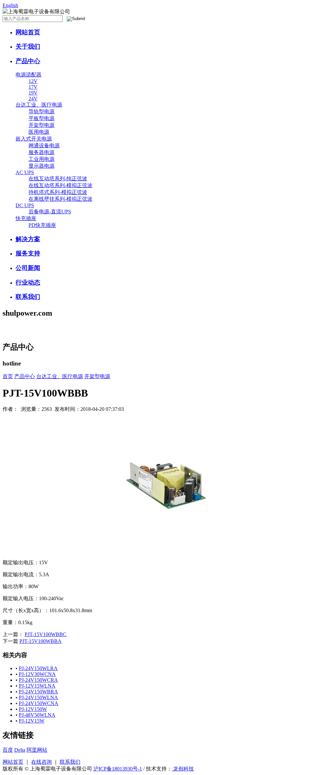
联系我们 (28, 296)
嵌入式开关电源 (34, 138)
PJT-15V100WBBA (40, 641)
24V (33, 98)
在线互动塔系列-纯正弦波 (58, 178)
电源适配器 (29, 74)
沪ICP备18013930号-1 (117, 768)
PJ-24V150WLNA (38, 697)
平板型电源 (41, 118)
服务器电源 (41, 152)
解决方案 (28, 239)
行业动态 (28, 282)
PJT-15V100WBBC (45, 634)
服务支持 (28, 253)
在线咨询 (41, 762)
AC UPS (25, 172)
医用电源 (39, 132)
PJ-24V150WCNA (38, 703)
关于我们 (28, 46)
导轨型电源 (41, 111)
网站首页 (28, 32)
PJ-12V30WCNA (37, 674)
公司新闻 (28, 267)
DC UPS (25, 205)
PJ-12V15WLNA (37, 686)
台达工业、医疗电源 (39, 104)
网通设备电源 (44, 145)
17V (33, 87)
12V (33, 81)
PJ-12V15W (31, 721)
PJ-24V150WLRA (38, 668)
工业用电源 (41, 159)
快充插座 (26, 218)
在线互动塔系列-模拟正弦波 (60, 185)
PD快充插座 (42, 225)
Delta (19, 750)
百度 (8, 750)
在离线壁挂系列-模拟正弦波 (60, 199)
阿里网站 (37, 750)
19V (33, 92)
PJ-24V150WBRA (38, 691)
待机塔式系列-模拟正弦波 (58, 192)
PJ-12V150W (33, 709)
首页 (8, 376)
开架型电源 (41, 125)
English (10, 5)
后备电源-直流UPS (50, 211)
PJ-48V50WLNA (37, 715)
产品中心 (28, 61)
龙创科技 (183, 768)
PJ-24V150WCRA (38, 680)
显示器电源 (41, 166)
